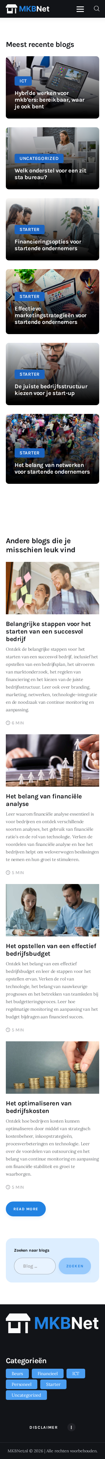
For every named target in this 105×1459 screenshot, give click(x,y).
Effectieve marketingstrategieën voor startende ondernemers (51, 315)
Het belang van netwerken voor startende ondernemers (52, 468)
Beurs (17, 1373)
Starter (30, 229)
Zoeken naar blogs (31, 1250)
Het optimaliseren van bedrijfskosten (39, 1107)
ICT (23, 81)
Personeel (22, 1384)
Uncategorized (39, 158)
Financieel (48, 1373)
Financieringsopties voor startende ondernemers (48, 245)
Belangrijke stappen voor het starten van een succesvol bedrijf (48, 631)
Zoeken (75, 1266)
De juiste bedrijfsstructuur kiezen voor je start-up (51, 389)
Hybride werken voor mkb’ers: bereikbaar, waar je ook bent (50, 100)
